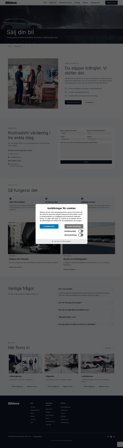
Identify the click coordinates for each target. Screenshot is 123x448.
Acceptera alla (49, 226)
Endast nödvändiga (74, 226)
